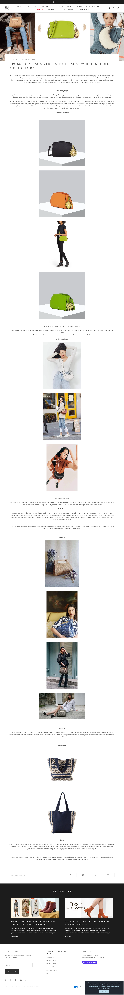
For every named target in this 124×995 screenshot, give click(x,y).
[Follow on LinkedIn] (26, 980)
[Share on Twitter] (83, 875)
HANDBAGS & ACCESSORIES (63, 7)
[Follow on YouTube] (21, 980)
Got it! (104, 991)
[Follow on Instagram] (11, 980)
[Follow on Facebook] (6, 980)
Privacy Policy (51, 964)
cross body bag (28, 59)
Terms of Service (52, 967)
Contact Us (50, 957)
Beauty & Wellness (93, 7)
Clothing (46, 7)
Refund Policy (51, 960)
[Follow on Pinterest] (16, 980)
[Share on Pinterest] (95, 875)
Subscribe (11, 971)
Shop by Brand (54, 10)
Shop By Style (69, 10)
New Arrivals (33, 7)
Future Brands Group (86, 80)
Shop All (20, 7)
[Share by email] (108, 875)
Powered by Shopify (33, 987)
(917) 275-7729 (92, 955)
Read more (14, 937)
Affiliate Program (52, 970)
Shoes (79, 7)
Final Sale (40, 10)
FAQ (47, 973)
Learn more (106, 988)
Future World (83, 10)
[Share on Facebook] (70, 875)
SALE (30, 10)
